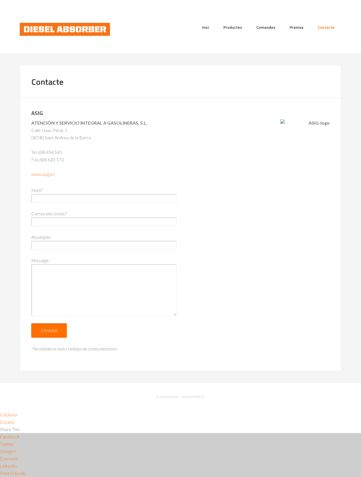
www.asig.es (43, 174)
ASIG (174, 397)
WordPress (193, 397)
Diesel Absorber (65, 30)
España (7, 422)
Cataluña (8, 414)
